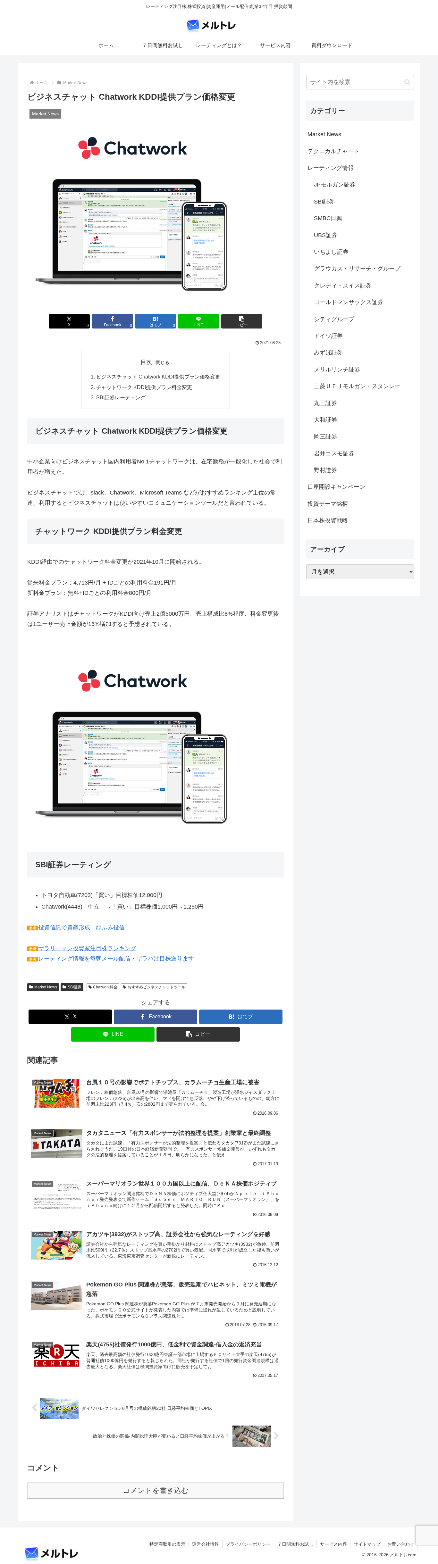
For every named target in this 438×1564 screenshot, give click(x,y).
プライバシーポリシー (248, 1544)
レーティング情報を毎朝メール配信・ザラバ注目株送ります (116, 958)
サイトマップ (367, 1544)
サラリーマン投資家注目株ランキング (87, 948)
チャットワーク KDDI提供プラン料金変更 (144, 387)
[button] (241, 321)
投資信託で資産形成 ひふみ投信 (81, 927)
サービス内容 (333, 1544)
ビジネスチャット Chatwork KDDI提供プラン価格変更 (158, 376)
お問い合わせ (400, 1544)
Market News (45, 987)
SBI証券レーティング (121, 397)
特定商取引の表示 (167, 1544)
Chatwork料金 (105, 987)
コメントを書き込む (156, 1490)
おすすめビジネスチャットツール (156, 987)
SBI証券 (74, 987)
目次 (146, 362)
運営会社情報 (205, 1544)
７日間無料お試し (295, 1544)
